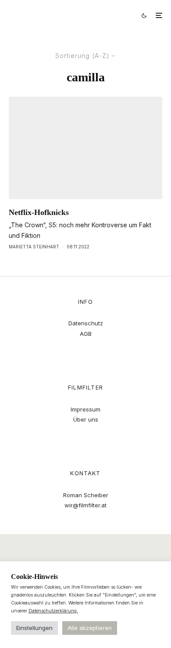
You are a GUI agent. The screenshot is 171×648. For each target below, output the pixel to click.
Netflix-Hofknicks (39, 212)
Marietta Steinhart (34, 246)
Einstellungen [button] (34, 627)
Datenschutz (85, 323)
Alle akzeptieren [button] (90, 627)
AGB (86, 333)
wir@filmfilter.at (85, 505)
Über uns (85, 419)
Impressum (85, 409)
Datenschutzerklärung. (53, 610)
